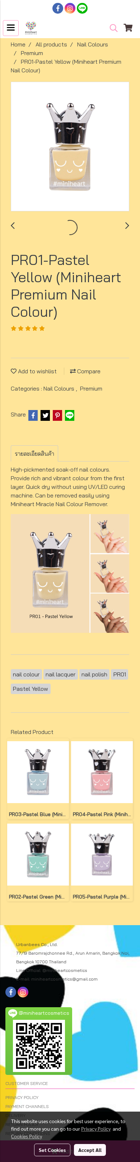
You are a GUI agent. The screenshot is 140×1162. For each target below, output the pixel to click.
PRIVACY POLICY (21, 1097)
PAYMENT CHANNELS (27, 1106)
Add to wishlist (37, 371)
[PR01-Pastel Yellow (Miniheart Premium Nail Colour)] (70, 147)
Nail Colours (59, 388)
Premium (91, 388)
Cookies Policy (26, 1136)
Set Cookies (52, 1150)
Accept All (90, 1150)
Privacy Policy (96, 1128)
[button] (111, 28)
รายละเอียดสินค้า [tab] (34, 453)
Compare (88, 371)
